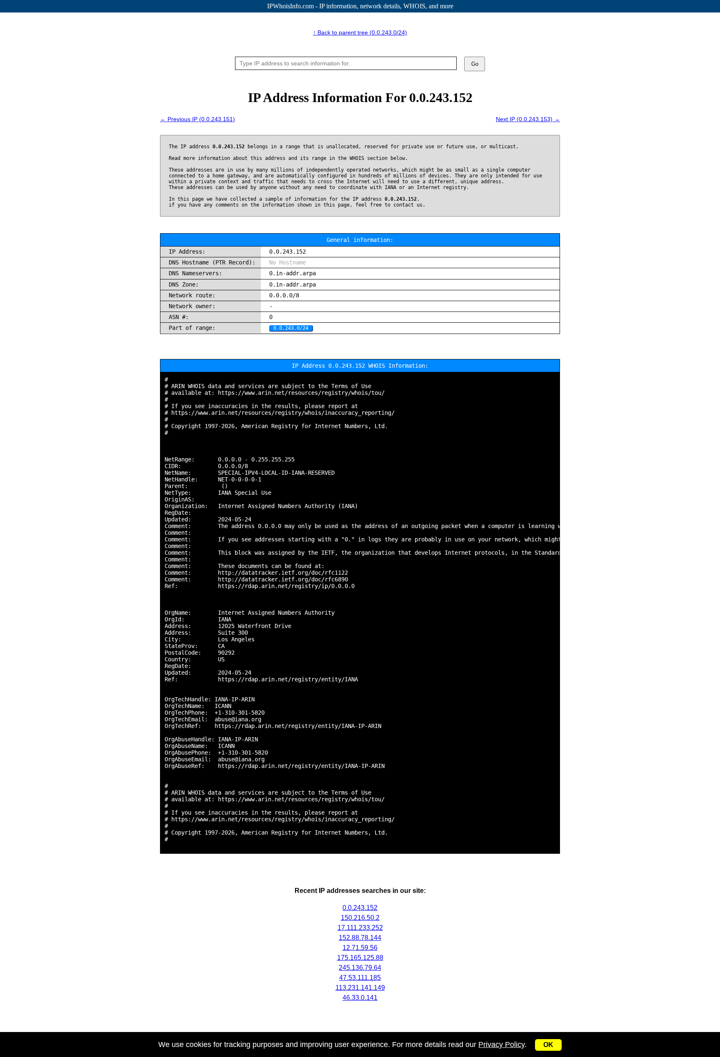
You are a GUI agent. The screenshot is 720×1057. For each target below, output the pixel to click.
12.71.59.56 (360, 947)
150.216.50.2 (360, 917)
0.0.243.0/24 (290, 328)
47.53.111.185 (360, 977)
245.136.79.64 (360, 967)
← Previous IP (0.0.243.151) (197, 119)
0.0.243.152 (360, 907)
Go (474, 64)
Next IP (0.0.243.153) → (528, 119)
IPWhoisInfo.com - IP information (360, 6)
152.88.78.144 (360, 937)
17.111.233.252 (360, 927)
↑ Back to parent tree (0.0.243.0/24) (360, 32)
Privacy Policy (501, 1044)
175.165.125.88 (360, 957)
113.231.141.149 (360, 987)
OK (548, 1044)
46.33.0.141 (360, 997)
